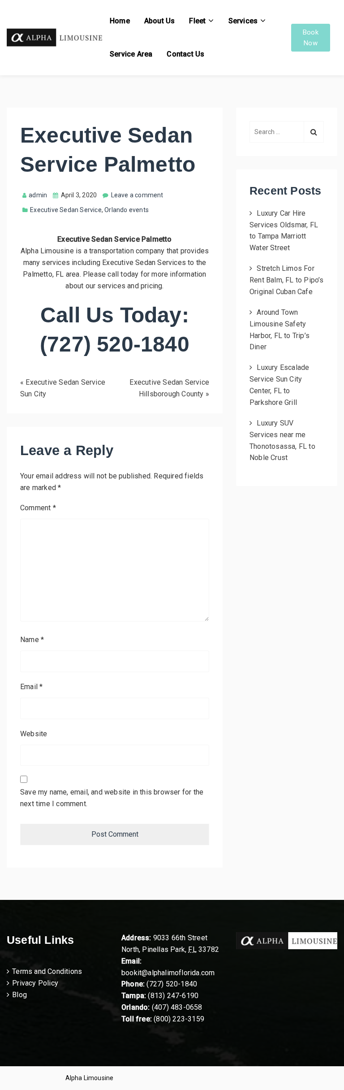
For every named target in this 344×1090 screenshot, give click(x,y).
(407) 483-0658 (177, 1007)
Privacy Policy (35, 983)
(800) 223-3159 (179, 1019)
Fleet (197, 21)
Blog (19, 994)
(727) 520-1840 (171, 984)
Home (120, 21)
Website (33, 734)
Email (31, 686)
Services (243, 21)
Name (32, 639)
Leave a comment (137, 195)
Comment (38, 508)
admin (38, 195)
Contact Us (185, 54)
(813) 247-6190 (173, 995)
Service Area (131, 54)
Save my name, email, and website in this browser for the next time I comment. (111, 798)
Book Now (310, 37)
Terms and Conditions (47, 971)
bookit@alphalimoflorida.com (168, 972)
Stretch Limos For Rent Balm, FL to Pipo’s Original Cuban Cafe (286, 280)
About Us (159, 21)
